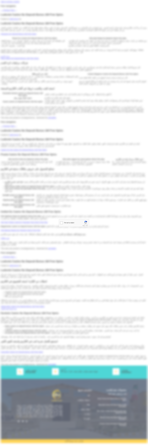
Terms (87, 225)
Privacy (84, 225)
